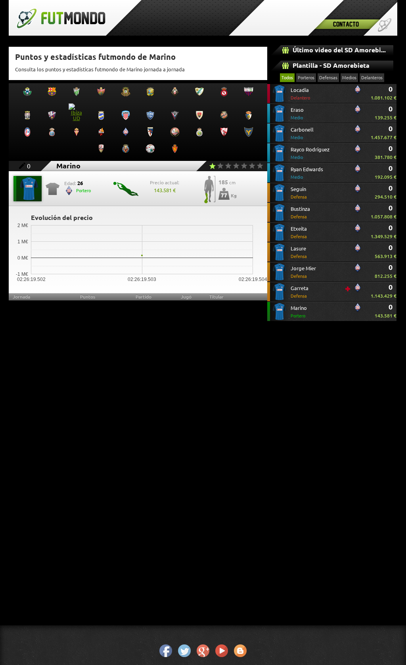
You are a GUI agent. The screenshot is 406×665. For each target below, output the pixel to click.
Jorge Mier (303, 272)
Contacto (346, 24)
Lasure (299, 252)
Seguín (299, 192)
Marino (299, 311)
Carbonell (302, 133)
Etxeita (299, 232)
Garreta (299, 291)
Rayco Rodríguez (310, 153)
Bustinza (300, 212)
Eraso (297, 113)
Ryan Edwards (307, 173)
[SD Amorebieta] (357, 92)
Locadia (300, 93)
